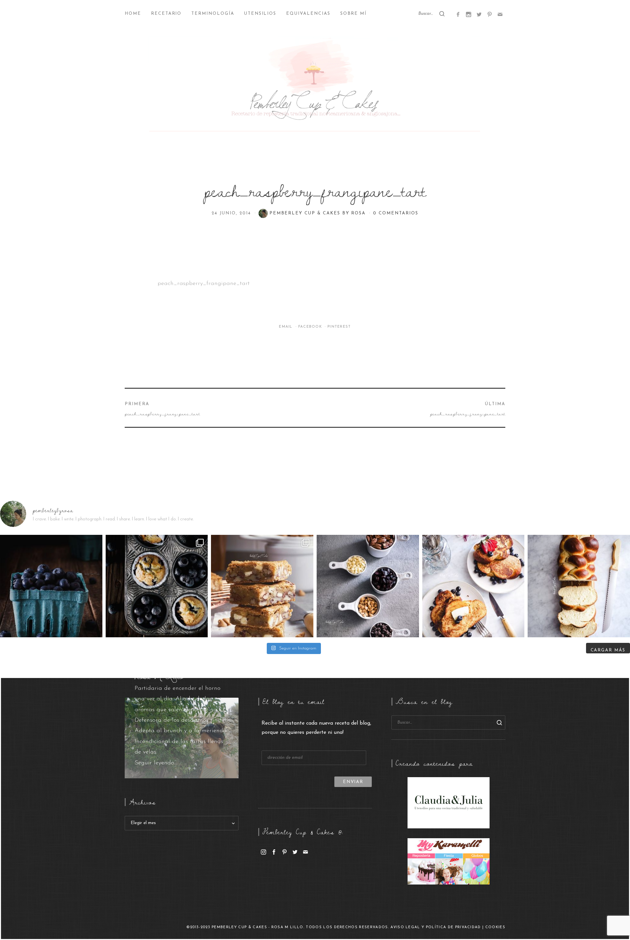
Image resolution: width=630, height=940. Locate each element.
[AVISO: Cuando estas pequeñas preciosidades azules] (51, 586)
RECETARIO (166, 13)
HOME (133, 13)
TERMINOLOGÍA (212, 13)
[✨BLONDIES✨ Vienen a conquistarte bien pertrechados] (262, 586)
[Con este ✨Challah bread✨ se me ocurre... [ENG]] (579, 586)
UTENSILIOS (260, 13)
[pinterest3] (489, 14)
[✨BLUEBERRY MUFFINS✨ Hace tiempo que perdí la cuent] (157, 586)
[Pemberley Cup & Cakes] (315, 85)
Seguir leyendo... (156, 763)
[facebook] (274, 852)
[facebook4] (458, 14)
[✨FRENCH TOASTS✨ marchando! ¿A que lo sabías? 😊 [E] (473, 586)
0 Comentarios (395, 213)
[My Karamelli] (449, 861)
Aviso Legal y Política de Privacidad (435, 927)
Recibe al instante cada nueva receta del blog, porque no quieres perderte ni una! (316, 728)
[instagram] (263, 852)
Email (286, 327)
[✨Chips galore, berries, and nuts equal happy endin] (368, 586)
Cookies (495, 927)
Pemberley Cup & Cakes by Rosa (318, 213)
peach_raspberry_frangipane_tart (204, 284)
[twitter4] (479, 14)
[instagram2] (468, 14)
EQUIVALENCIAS (308, 13)
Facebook (311, 327)
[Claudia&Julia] (449, 803)
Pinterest (339, 327)
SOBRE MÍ (353, 13)
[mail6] (500, 14)
